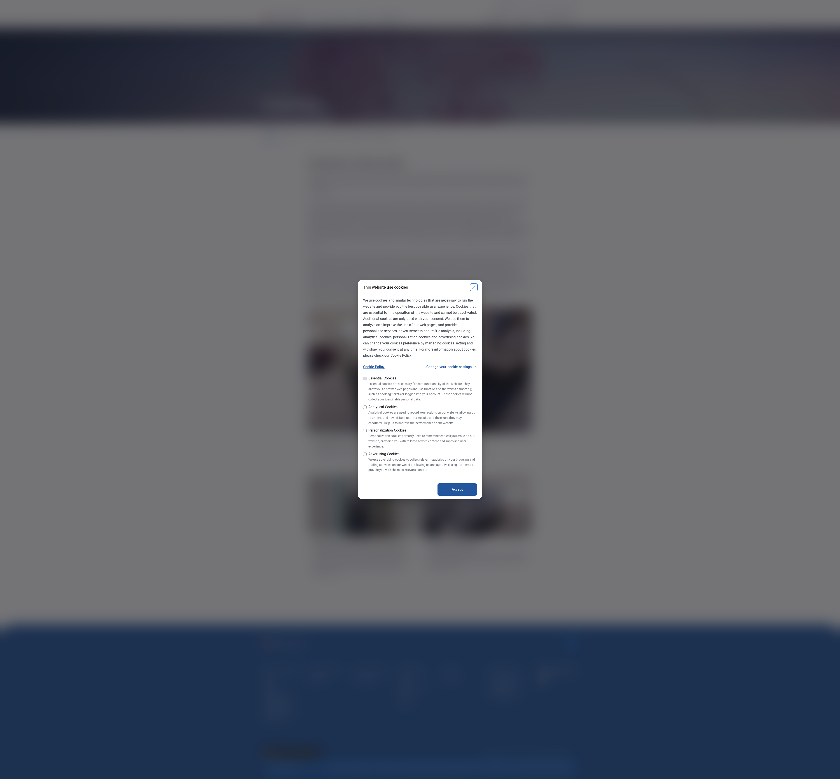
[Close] (474, 287)
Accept (457, 489)
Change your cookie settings (449, 367)
